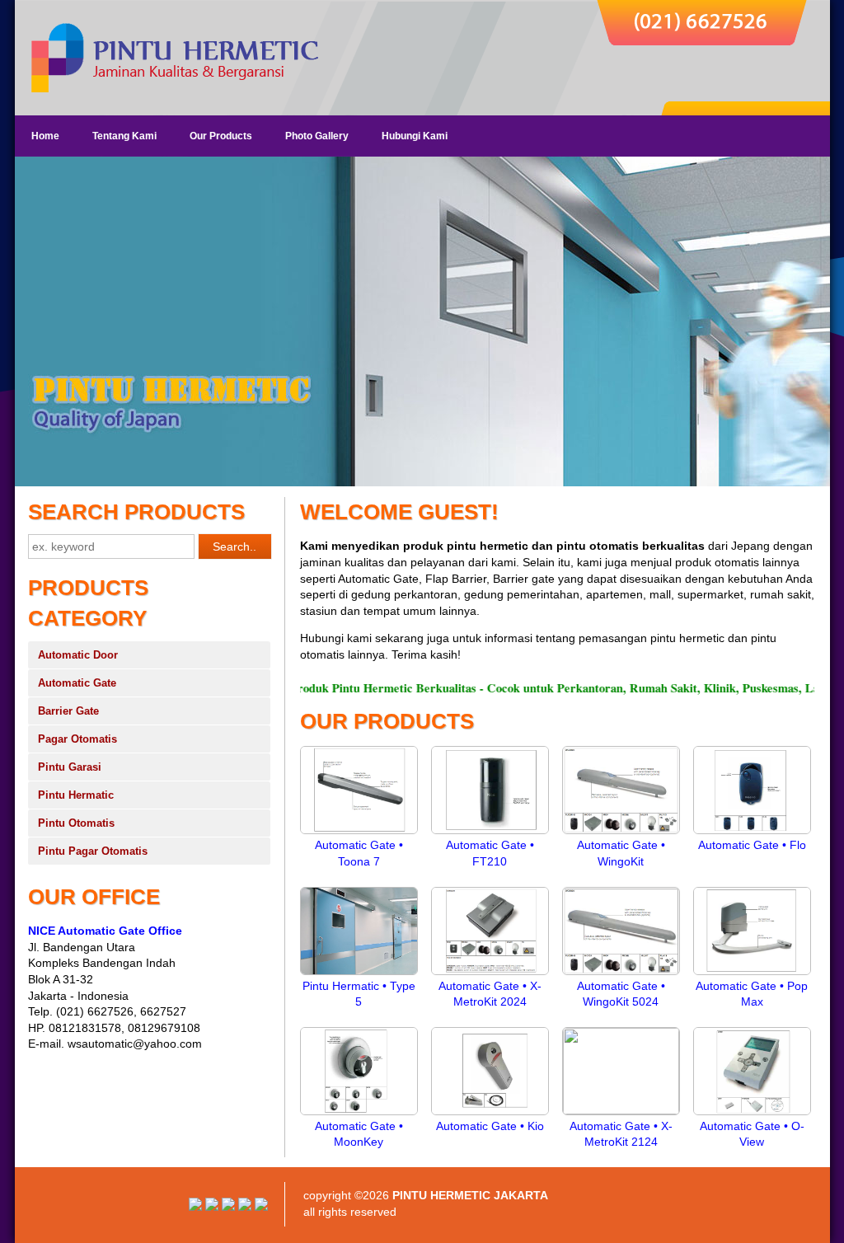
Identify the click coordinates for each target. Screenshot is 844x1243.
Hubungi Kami (415, 136)
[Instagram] (195, 1206)
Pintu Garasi (69, 767)
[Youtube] (211, 1206)
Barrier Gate (68, 711)
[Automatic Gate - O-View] (752, 1114)
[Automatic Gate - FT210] (490, 833)
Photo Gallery (317, 136)
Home (45, 136)
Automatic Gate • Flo (752, 844)
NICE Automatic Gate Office (105, 930)
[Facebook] (261, 1206)
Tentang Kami (124, 136)
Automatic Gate (77, 683)
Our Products (221, 136)
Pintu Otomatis (76, 823)
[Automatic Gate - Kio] (490, 1114)
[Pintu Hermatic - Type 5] (359, 974)
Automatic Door (78, 655)
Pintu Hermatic (76, 795)
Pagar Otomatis (77, 739)
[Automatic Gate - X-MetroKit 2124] (621, 1110)
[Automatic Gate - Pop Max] (752, 974)
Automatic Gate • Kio (490, 1126)
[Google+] (228, 1206)
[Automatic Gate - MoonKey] (359, 1114)
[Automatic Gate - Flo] (752, 833)
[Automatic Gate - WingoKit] (621, 833)
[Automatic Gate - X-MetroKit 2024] (490, 974)
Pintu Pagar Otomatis (93, 851)
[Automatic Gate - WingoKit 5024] (621, 974)
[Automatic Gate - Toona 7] (359, 833)
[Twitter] (244, 1206)
